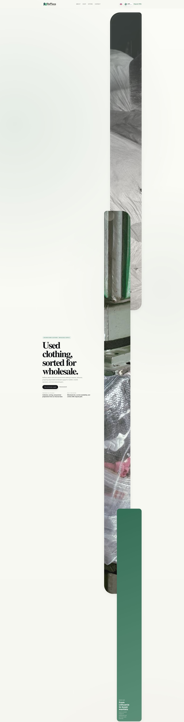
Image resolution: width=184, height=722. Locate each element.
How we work (63, 387)
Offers (90, 4)
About (78, 4)
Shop (84, 4)
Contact (97, 4)
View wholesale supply (50, 387)
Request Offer (138, 4)
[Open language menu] (121, 4)
